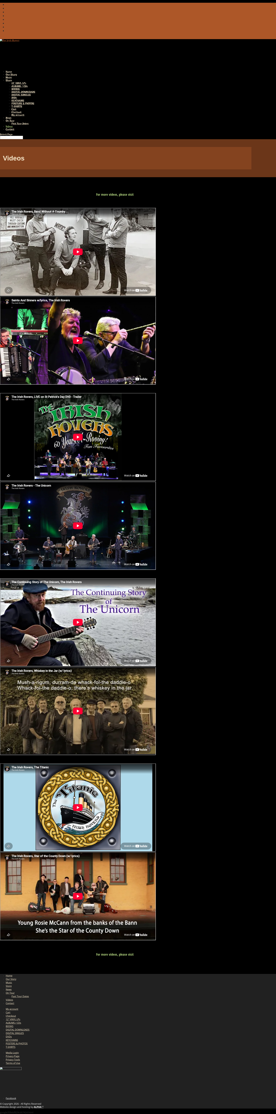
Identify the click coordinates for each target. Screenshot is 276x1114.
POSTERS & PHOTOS (23, 103)
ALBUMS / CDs (20, 86)
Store (9, 986)
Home (9, 975)
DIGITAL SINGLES (21, 94)
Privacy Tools (13, 1059)
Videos (9, 999)
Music (9, 982)
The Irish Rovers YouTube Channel (156, 194)
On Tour (10, 120)
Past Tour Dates (20, 123)
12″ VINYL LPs (19, 83)
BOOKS (16, 89)
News (9, 989)
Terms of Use (13, 1063)
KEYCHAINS (18, 100)
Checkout (16, 112)
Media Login (12, 1052)
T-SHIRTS (17, 106)
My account (18, 114)
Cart (14, 109)
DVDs (14, 97)
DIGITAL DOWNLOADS (23, 91)
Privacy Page (12, 1056)
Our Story (11, 979)
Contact (10, 129)
